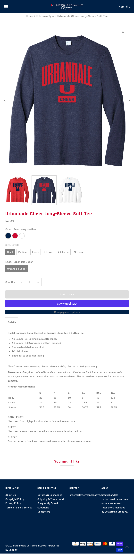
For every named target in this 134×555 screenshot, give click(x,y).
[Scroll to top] (127, 546)
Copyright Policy (14, 499)
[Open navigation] (26, 6)
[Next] (129, 100)
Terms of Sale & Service (18, 507)
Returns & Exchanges (49, 494)
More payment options (67, 312)
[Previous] (5, 100)
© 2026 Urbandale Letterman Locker (26, 545)
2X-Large (63, 251)
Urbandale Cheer (16, 268)
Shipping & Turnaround (50, 499)
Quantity (10, 282)
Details (12, 322)
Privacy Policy (13, 503)
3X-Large (79, 251)
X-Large (48, 251)
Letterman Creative (116, 511)
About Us (10, 494)
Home (29, 16)
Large (35, 251)
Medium (22, 251)
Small (10, 251)
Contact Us (43, 511)
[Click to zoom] (123, 32)
